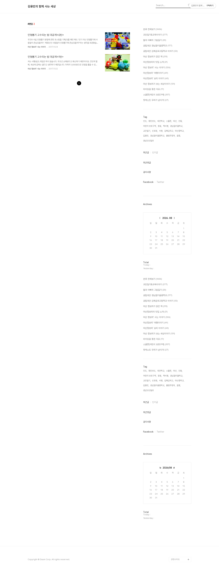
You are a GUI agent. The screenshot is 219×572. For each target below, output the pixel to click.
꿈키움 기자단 (176, 554)
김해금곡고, (169, 131)
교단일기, (147, 131)
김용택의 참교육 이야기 (180, 518)
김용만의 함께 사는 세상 (42, 6)
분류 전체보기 (152, 29)
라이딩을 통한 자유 (153, 89)
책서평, (166, 126)
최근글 (146, 152)
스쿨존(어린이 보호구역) (156, 94)
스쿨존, (169, 121)
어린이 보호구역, (149, 126)
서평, (161, 131)
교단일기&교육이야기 (155, 34)
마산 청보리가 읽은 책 (155, 56)
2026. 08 (167, 218)
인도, (145, 121)
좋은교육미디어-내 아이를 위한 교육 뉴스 (180, 546)
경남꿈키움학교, (176, 126)
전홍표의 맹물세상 (178, 503)
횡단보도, (152, 121)
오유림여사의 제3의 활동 (181, 523)
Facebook (148, 182)
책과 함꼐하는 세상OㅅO (181, 533)
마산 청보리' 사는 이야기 (37, 47)
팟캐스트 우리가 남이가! (155, 100)
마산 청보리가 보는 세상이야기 (159, 84)
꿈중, (179, 135)
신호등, (155, 131)
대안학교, (161, 121)
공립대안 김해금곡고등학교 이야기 (160, 51)
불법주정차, (170, 135)
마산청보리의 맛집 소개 (155, 62)
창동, (160, 126)
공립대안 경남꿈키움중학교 (157, 45)
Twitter (160, 182)
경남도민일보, (148, 140)
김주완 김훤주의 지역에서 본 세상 (180, 510)
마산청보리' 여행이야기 (155, 73)
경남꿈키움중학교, (157, 135)
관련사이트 (175, 559)
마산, (175, 121)
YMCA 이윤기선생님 (179, 497)
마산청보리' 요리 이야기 (156, 78)
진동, (180, 121)
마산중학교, (179, 131)
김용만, (146, 135)
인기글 (155, 152)
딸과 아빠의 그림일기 (154, 40)
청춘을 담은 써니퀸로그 (180, 539)
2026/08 (167, 467)
